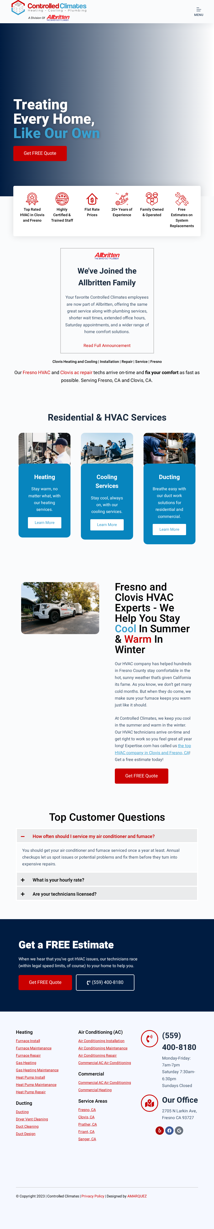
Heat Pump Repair (31, 1092)
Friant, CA (86, 1132)
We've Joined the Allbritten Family (107, 277)
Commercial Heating (95, 1090)
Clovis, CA (86, 1117)
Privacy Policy (92, 1196)
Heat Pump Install (30, 1077)
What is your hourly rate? (58, 880)
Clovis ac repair (76, 372)
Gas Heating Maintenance (37, 1070)
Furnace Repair (28, 1055)
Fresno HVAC (36, 372)
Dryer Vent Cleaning (32, 1119)
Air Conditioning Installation (101, 1041)
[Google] (179, 1130)
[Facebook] (169, 1130)
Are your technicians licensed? (65, 894)
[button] (107, 835)
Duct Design (25, 1134)
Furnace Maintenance (33, 1048)
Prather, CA (87, 1124)
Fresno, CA (87, 1110)
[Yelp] (160, 1130)
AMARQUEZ (137, 1196)
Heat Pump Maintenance (36, 1085)
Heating (24, 1032)
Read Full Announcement (107, 345)
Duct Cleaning (27, 1126)
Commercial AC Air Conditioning (104, 1063)
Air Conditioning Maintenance (102, 1048)
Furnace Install (28, 1041)
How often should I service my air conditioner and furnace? (94, 836)
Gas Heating (26, 1063)
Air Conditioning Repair (97, 1055)
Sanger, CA (87, 1139)
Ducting (22, 1112)
